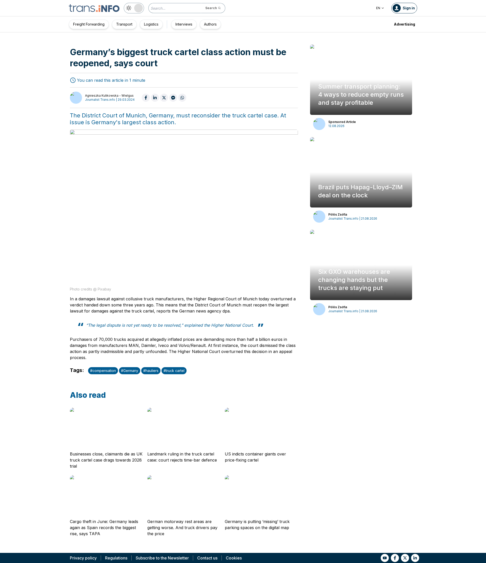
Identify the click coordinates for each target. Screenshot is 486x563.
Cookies (234, 557)
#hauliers (150, 370)
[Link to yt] (385, 558)
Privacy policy (83, 557)
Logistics (151, 24)
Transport (124, 24)
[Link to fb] (395, 558)
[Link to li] (415, 558)
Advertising (404, 24)
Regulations (116, 557)
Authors (210, 24)
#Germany (129, 370)
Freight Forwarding (89, 24)
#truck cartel (174, 370)
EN (378, 8)
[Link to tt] (405, 558)
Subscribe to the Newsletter (162, 557)
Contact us (207, 557)
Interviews (183, 24)
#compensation (103, 370)
